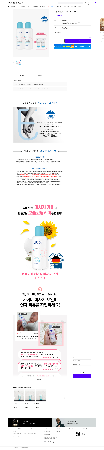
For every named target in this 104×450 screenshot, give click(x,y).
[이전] (14, 62)
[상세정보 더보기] (40, 379)
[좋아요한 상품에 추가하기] (23, 403)
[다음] (48, 62)
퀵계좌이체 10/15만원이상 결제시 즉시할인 (69, 23)
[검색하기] (80, 3)
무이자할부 (64, 20)
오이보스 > (56, 10)
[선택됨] (18, 62)
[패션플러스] (16, 3)
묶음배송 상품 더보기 (65, 28)
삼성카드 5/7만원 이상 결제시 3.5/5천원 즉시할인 (71, 22)
